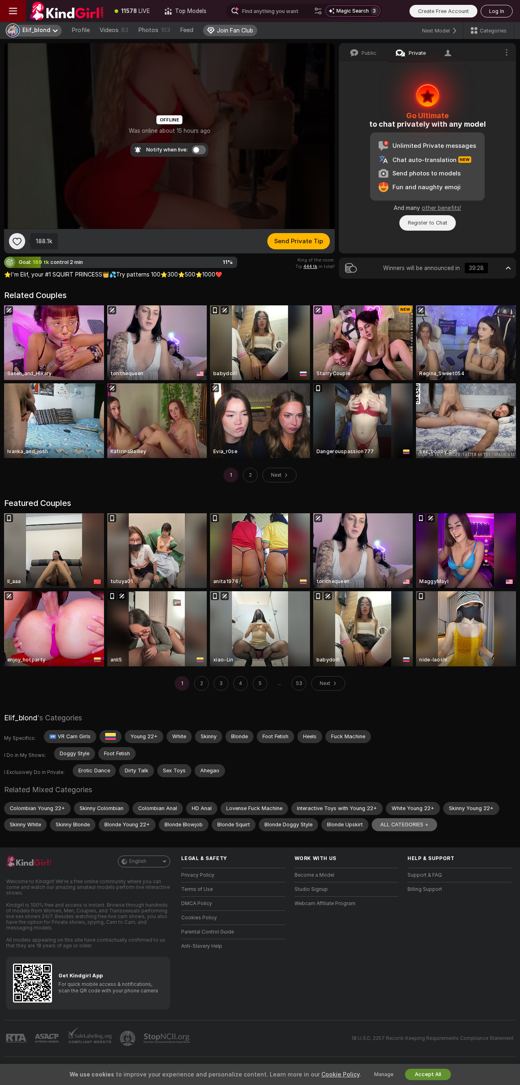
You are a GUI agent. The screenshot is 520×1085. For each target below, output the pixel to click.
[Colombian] (110, 736)
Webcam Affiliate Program (325, 903)
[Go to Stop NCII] (167, 1038)
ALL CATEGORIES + (404, 824)
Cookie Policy (340, 1074)
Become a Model (314, 875)
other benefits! (441, 208)
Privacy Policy (197, 875)
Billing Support (424, 889)
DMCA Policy (196, 903)
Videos (114, 30)
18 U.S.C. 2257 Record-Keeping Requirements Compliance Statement (432, 1038)
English (137, 861)
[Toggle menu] (13, 11)
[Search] (318, 11)
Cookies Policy (199, 918)
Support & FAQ (424, 875)
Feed (186, 30)
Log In (496, 11)
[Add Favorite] (17, 241)
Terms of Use (197, 889)
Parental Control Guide (207, 932)
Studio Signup (311, 889)
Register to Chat (427, 223)
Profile (81, 30)
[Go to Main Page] (66, 11)
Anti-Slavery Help (201, 946)
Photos (154, 30)
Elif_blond (20, 717)
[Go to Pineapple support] (128, 1038)
